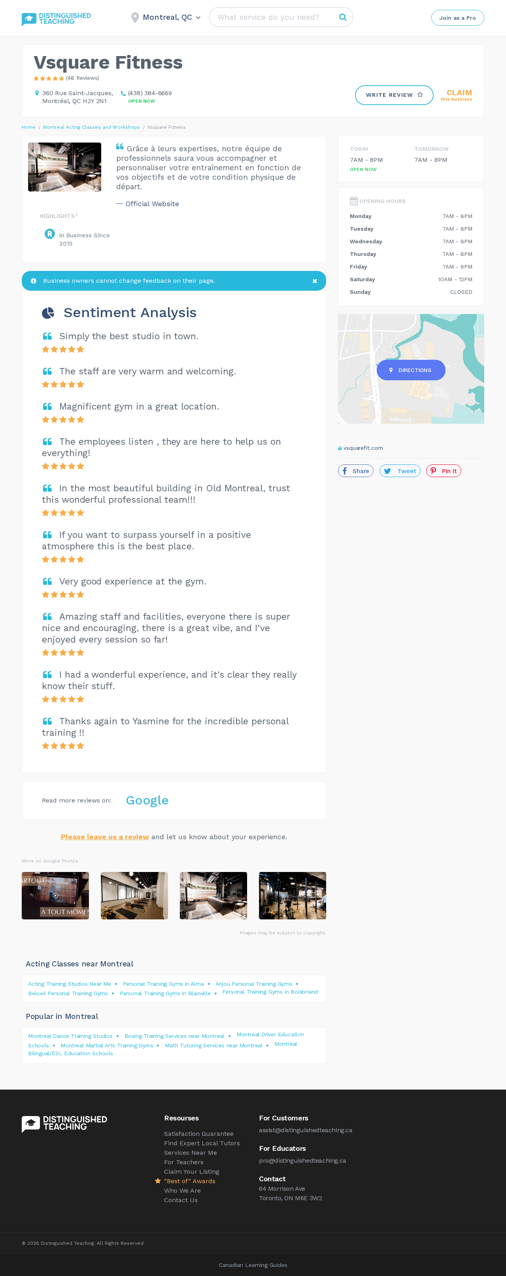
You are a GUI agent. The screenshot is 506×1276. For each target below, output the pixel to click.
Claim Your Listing (191, 1171)
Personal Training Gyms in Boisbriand (270, 991)
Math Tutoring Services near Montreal (213, 1045)
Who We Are (182, 1190)
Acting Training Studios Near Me (69, 984)
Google (147, 800)
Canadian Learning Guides (253, 1265)
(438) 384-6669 (150, 93)
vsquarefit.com (363, 448)
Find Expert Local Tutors (202, 1143)
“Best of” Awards (189, 1181)
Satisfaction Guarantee (199, 1133)
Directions (414, 370)
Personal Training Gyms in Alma (163, 984)
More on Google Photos (50, 861)
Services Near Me (190, 1152)
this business (456, 95)
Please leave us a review (105, 837)
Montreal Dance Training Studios (70, 1036)
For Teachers (184, 1162)
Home (29, 127)
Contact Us (181, 1200)
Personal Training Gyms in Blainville (165, 993)
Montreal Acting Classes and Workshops (91, 127)
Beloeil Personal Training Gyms (68, 993)
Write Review (389, 95)
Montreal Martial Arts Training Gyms (106, 1045)
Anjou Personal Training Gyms (253, 984)
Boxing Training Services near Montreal (175, 1036)
